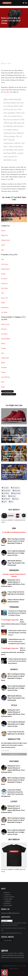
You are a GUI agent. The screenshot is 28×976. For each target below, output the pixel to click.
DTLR (3, 303)
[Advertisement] (14, 43)
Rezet (2, 382)
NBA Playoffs (6, 499)
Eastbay (3, 274)
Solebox (3, 372)
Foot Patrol (4, 334)
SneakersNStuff (5, 339)
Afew (2, 353)
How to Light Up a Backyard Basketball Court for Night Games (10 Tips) (16, 553)
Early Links (17, 490)
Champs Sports (5, 269)
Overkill (3, 348)
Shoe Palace (4, 288)
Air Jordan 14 (16, 487)
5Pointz (3, 343)
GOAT (3, 245)
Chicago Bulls (6, 490)
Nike (2, 259)
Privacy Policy (8, 899)
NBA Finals (12, 496)
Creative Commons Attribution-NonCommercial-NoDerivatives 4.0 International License (12, 955)
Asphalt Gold (5, 358)
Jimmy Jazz (4, 283)
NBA (4, 496)
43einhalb (4, 367)
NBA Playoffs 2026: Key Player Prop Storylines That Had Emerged (16, 563)
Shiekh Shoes (5, 307)
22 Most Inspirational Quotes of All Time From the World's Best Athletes (17, 661)
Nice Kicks (4, 312)
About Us (7, 892)
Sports (4, 501)
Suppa (3, 387)
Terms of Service (9, 897)
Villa (2, 293)
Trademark (7, 901)
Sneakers (16, 499)
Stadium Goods (5, 240)
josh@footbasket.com (13, 913)
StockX (3, 230)
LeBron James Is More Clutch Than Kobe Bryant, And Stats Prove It (17, 633)
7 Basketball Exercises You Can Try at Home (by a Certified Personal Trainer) (16, 641)
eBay (2, 250)
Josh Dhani (6, 493)
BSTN (3, 363)
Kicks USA (4, 298)
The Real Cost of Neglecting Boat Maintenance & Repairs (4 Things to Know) (17, 613)
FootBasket (20, 966)
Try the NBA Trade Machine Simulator (14, 532)
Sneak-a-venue (5, 324)
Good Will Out (5, 377)
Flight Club (4, 235)
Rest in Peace (8, 905)
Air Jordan (5, 487)
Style (11, 501)
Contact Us (7, 895)
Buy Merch (7, 903)
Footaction (4, 279)
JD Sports (4, 329)
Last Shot (6, 92)
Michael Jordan (16, 493)
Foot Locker (4, 264)
